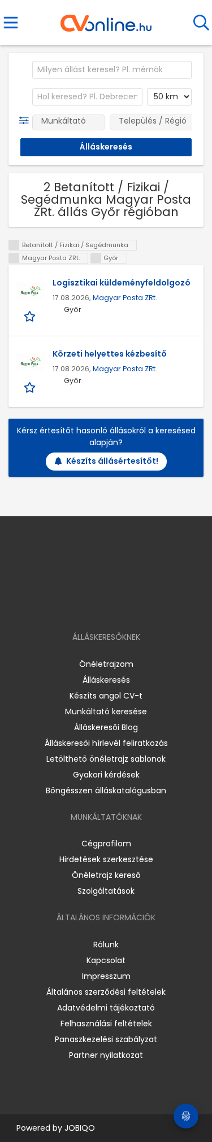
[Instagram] (98, 605)
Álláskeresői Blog (106, 727)
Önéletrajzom (106, 664)
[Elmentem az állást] (31, 315)
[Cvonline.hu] (106, 19)
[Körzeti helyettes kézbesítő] (30, 362)
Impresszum (106, 976)
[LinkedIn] (117, 605)
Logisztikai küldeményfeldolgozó (122, 282)
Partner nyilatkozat (106, 1055)
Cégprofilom (106, 843)
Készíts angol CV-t (106, 695)
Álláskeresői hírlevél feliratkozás (106, 743)
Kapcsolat (106, 960)
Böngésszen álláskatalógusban (106, 790)
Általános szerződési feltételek (106, 992)
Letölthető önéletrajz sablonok (106, 759)
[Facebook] (80, 605)
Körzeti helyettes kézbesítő (110, 353)
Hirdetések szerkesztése (106, 859)
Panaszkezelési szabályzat (106, 1039)
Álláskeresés (106, 680)
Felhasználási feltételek (106, 1023)
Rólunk (106, 944)
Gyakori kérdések (106, 774)
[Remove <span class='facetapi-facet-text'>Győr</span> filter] (96, 258)
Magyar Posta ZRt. (125, 297)
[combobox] (112, 70)
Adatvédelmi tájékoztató (106, 1007)
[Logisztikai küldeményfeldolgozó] (30, 291)
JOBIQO (79, 1128)
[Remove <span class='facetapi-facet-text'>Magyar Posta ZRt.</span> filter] (14, 258)
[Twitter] (134, 605)
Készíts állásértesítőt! (112, 461)
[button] (26, 121)
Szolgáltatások (106, 891)
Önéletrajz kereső (106, 875)
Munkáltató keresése (106, 711)
